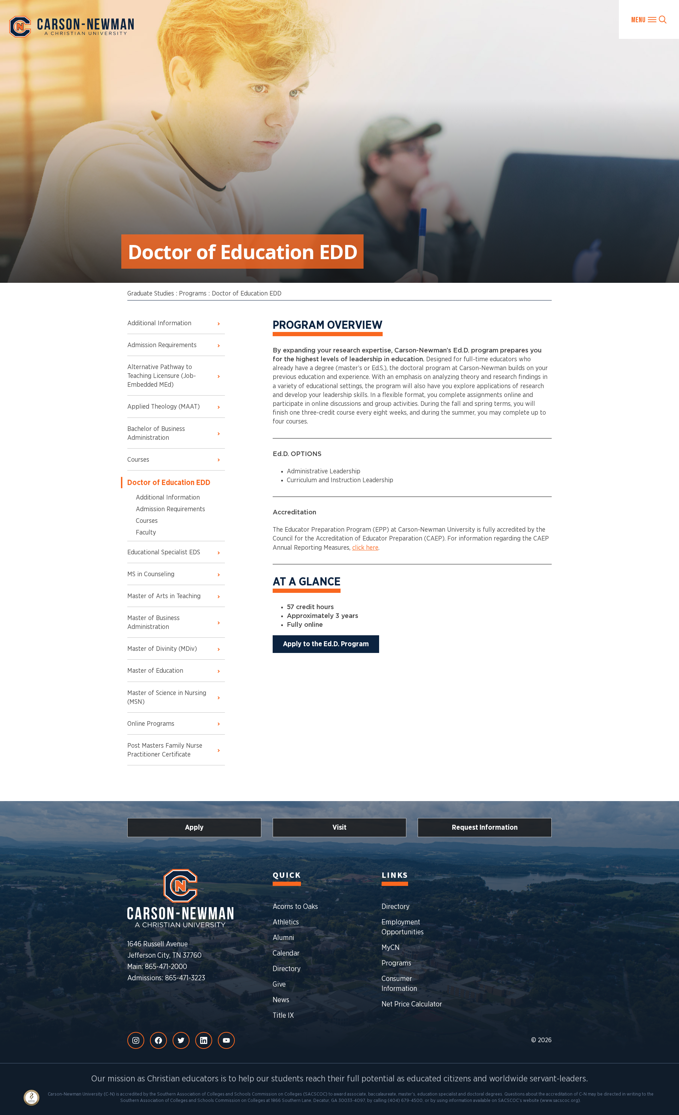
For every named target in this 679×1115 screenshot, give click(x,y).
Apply (194, 827)
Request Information (485, 827)
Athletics (286, 922)
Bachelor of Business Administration (156, 433)
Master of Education (155, 671)
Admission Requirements (162, 345)
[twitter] (181, 1040)
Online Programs (150, 724)
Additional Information (159, 323)
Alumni (283, 937)
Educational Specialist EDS (163, 552)
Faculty (146, 533)
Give (279, 984)
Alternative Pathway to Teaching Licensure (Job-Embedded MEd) (161, 376)
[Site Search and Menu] (649, 19)
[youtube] (226, 1040)
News (281, 1000)
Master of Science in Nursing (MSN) (166, 697)
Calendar (286, 953)
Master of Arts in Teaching (164, 596)
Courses (138, 460)
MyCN (391, 947)
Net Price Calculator (412, 1004)
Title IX (283, 1015)
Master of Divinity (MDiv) (162, 649)
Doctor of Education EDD (247, 294)
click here (365, 548)
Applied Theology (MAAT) (163, 407)
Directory (287, 969)
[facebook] (158, 1040)
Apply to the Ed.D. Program (326, 644)
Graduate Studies (150, 294)
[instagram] (135, 1040)
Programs (193, 294)
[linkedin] (203, 1040)
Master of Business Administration (153, 622)
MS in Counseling (150, 574)
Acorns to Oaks (295, 906)
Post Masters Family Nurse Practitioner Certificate (164, 750)
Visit (339, 827)
